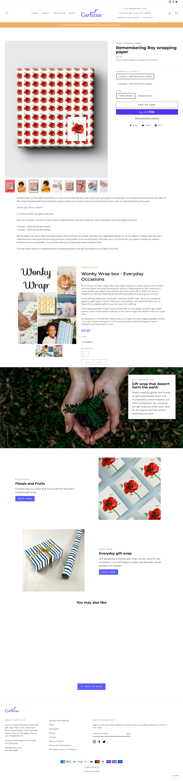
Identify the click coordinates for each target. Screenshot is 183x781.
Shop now (109, 572)
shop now (25, 499)
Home (34, 13)
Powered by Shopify (91, 771)
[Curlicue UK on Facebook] (99, 741)
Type (119, 91)
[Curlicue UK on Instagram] (94, 741)
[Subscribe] (128, 733)
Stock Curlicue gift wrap (135, 13)
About (45, 13)
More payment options (147, 118)
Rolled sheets (145, 96)
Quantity (87, 348)
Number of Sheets (127, 71)
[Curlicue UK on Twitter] (104, 741)
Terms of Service (56, 741)
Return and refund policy (60, 745)
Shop (137, 43)
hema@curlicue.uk (127, 220)
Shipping (132, 60)
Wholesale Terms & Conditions (62, 749)
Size (83, 337)
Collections (128, 43)
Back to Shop (93, 686)
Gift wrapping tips (135, 9)
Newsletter (54, 729)
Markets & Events (128, 18)
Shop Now (59, 13)
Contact (148, 18)
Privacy (52, 733)
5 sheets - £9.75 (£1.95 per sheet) (135, 84)
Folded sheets (125, 96)
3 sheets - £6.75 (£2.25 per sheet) (135, 76)
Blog (72, 13)
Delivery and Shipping (58, 721)
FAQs (51, 725)
